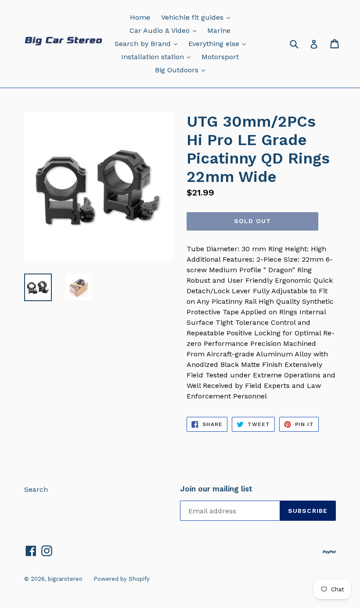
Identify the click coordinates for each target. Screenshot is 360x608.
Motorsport (220, 57)
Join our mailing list (216, 488)
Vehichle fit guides (197, 17)
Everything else (219, 43)
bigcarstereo (65, 579)
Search (36, 489)
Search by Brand (148, 43)
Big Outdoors (182, 69)
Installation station (158, 56)
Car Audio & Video (165, 30)
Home (140, 17)
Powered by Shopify (122, 579)
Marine (218, 30)
